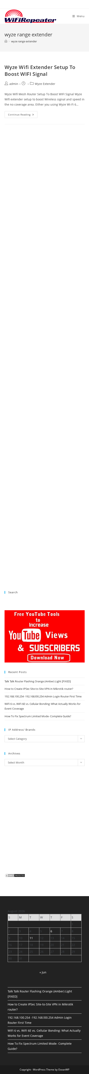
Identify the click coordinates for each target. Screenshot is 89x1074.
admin (13, 84)
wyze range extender (24, 41)
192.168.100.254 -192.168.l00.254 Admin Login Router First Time (43, 696)
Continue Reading (22, 115)
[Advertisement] (45, 311)
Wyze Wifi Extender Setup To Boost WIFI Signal (40, 70)
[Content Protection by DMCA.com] (15, 875)
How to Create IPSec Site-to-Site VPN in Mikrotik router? (39, 689)
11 (31, 938)
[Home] (6, 41)
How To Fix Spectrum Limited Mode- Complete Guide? (38, 716)
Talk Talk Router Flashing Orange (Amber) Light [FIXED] (38, 681)
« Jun (43, 972)
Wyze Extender (45, 84)
